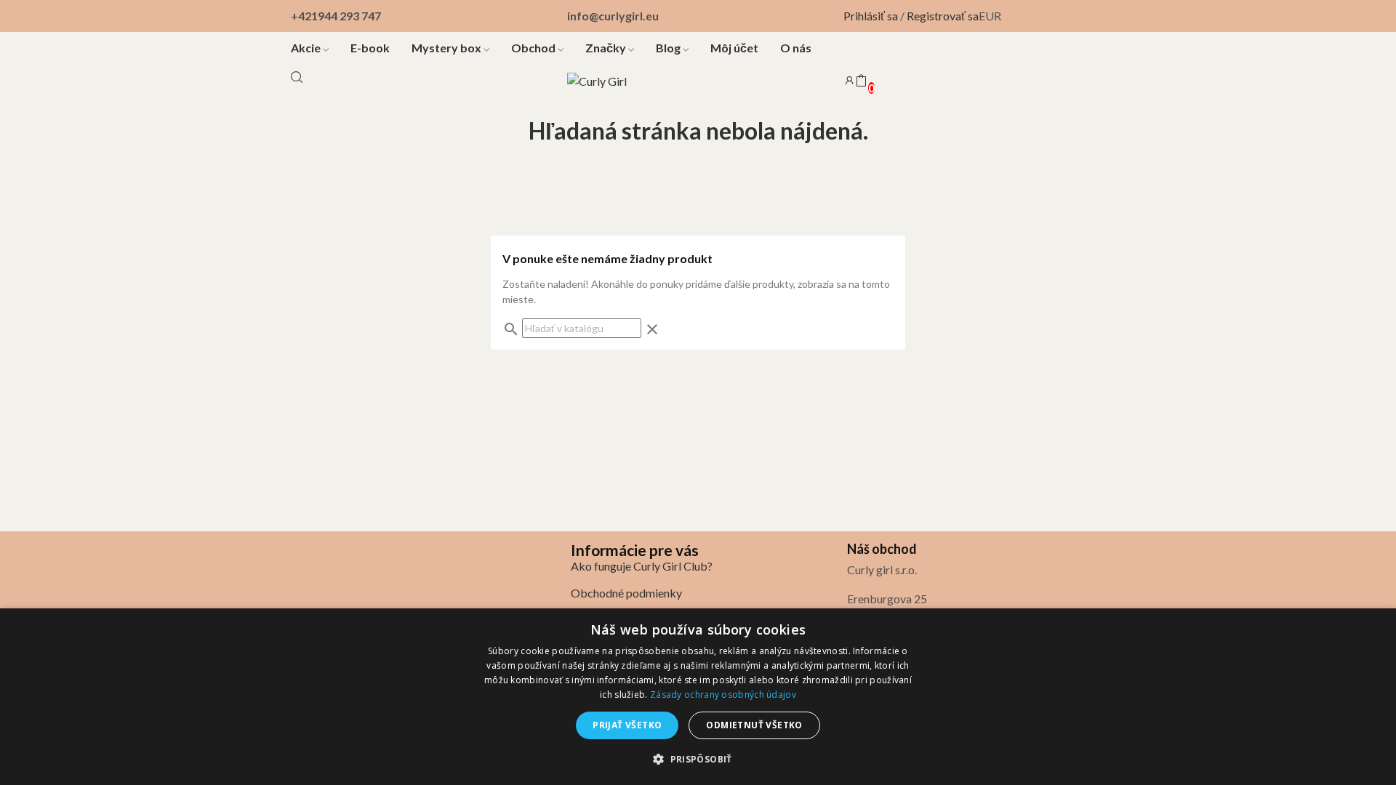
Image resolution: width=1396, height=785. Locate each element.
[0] (861, 81)
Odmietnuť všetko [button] (754, 725)
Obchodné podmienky (626, 593)
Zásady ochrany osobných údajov (723, 694)
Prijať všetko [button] (627, 725)
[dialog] (698, 696)
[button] (698, 759)
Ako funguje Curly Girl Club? (642, 566)
